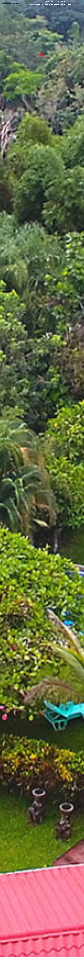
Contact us (69, 4)
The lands (60, 1)
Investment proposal (69, 1)
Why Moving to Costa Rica (36, 4)
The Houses (53, 1)
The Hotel (46, 1)
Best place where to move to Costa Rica (54, 4)
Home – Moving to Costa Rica (34, 1)
